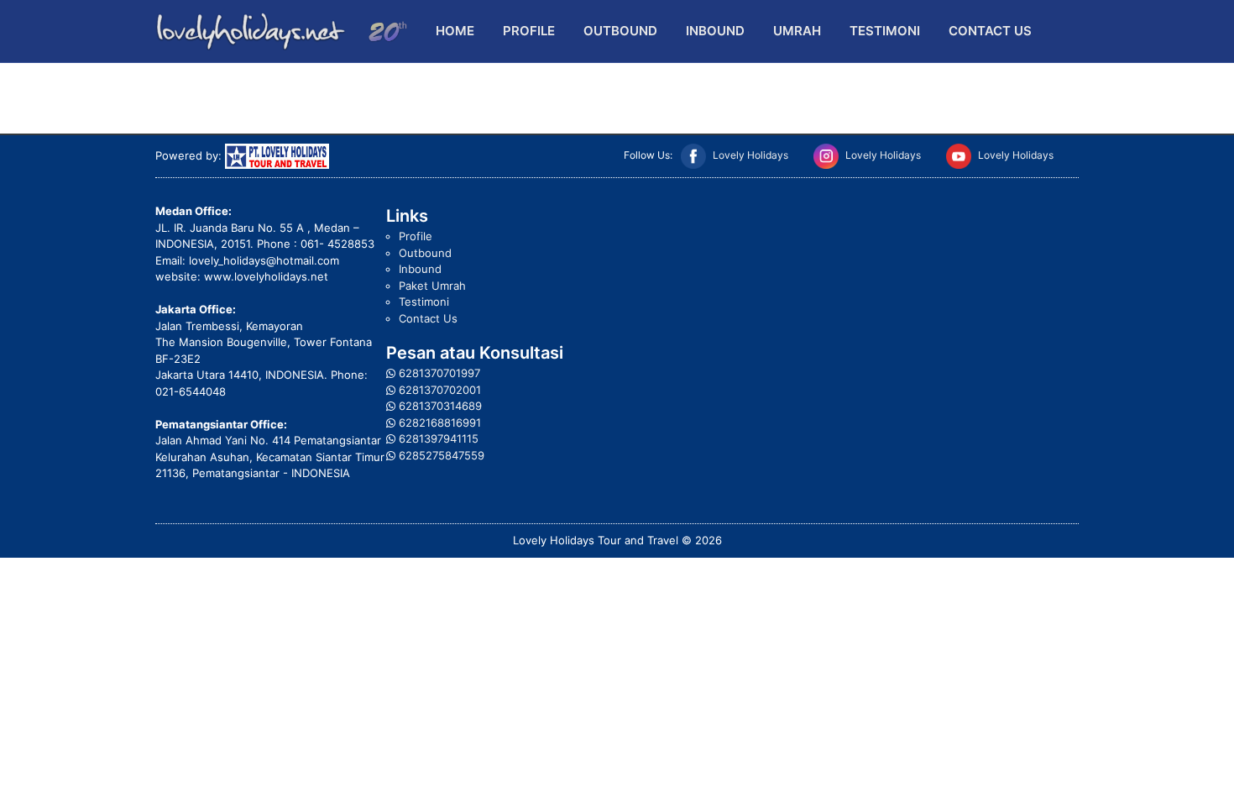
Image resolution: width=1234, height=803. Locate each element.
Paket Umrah (432, 285)
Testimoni (885, 31)
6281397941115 (438, 438)
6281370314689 (440, 405)
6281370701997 (439, 373)
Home (455, 31)
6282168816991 (440, 422)
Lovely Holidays (750, 155)
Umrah (797, 31)
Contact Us (990, 31)
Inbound (715, 31)
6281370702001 (440, 389)
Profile (529, 31)
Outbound (620, 31)
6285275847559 (441, 455)
